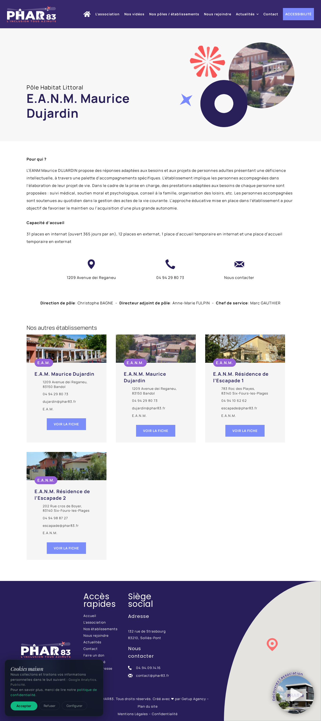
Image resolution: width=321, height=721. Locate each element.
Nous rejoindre (96, 635)
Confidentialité (165, 714)
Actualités (92, 642)
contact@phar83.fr (152, 675)
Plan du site (148, 706)
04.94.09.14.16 (148, 667)
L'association (94, 622)
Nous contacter (239, 277)
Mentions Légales (133, 714)
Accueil (89, 615)
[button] (272, 644)
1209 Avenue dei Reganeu (91, 277)
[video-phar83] (293, 693)
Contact (90, 648)
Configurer (74, 706)
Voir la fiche (66, 424)
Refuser (49, 706)
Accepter (23, 706)
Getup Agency (194, 699)
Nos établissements (100, 629)
